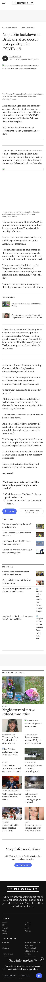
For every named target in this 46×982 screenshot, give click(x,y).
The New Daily (15, 57)
